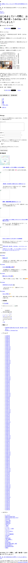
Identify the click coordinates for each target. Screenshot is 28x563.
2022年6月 (7, 401)
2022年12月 (7, 393)
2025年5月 (7, 356)
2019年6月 (7, 443)
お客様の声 (7, 521)
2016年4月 (7, 495)
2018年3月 (7, 464)
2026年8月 (7, 335)
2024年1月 (7, 375)
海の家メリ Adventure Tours (11, 330)
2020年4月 (7, 430)
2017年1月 (7, 483)
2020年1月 (7, 434)
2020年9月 (7, 423)
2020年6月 (7, 427)
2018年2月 (7, 465)
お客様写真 (7, 523)
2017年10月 (7, 471)
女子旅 (6, 536)
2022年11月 (7, 394)
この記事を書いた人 (5, 95)
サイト (1, 137)
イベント (7, 527)
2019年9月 (7, 439)
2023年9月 (7, 381)
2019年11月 (7, 437)
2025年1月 (7, 359)
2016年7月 (7, 491)
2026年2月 (7, 344)
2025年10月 (7, 349)
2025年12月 (7, 346)
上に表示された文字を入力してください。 (10, 146)
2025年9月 (7, 350)
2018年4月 (7, 463)
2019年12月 (7, 435)
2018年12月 (7, 452)
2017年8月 (7, 474)
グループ (7, 530)
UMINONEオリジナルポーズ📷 (9, 284)
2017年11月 (7, 469)
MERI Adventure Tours (10, 516)
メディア (7, 532)
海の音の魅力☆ (9, 545)
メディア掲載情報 (9, 534)
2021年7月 (7, 415)
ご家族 (6, 525)
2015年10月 (7, 497)
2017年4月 (7, 479)
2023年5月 (7, 386)
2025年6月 (7, 355)
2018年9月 (7, 456)
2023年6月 (7, 385)
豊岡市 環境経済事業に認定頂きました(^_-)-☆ (12, 201)
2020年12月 (7, 422)
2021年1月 (7, 420)
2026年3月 (7, 342)
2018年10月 (7, 454)
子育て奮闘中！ (9, 539)
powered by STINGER (23, 562)
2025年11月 (7, 348)
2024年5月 (7, 370)
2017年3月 (7, 480)
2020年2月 (7, 433)
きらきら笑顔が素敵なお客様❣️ (9, 267)
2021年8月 (7, 413)
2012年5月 (7, 509)
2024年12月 (7, 360)
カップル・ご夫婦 (9, 528)
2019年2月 (7, 449)
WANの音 (7, 519)
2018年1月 (7, 467)
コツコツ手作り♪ (9, 531)
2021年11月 (7, 411)
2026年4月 (7, 341)
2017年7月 (7, 475)
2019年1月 (7, 450)
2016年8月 (7, 490)
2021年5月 (7, 417)
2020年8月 (7, 424)
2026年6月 (7, 338)
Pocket (19, 28)
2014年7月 (7, 506)
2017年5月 (7, 478)
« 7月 (4, 322)
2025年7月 (7, 353)
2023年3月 (7, 389)
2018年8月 (7, 457)
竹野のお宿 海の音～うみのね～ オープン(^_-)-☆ (15, 246)
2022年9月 (7, 397)
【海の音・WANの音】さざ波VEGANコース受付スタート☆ (14, 183)
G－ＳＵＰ (7, 515)
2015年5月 (7, 504)
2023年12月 (7, 376)
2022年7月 (7, 400)
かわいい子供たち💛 (6, 293)
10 (3, 316)
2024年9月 (7, 364)
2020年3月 (7, 431)
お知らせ (4, 107)
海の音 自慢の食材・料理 (11, 543)
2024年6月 (7, 368)
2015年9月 (7, 498)
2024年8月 (7, 366)
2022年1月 (7, 408)
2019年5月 (7, 445)
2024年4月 (7, 371)
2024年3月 (7, 372)
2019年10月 (7, 438)
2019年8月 (7, 441)
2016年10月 (7, 487)
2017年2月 (7, 482)
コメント (2, 121)
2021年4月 (7, 419)
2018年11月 (7, 453)
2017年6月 (7, 476)
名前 (1, 132)
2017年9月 (7, 472)
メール (2, 135)
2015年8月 (7, 500)
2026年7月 (7, 337)
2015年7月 (7, 501)
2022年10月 (7, 396)
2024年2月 (7, 374)
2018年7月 (7, 459)
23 (11, 317)
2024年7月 (7, 367)
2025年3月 (7, 357)
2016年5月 (7, 494)
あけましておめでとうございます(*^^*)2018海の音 (12, 238)
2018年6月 (7, 460)
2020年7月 (7, 426)
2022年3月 (7, 405)
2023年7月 (7, 383)
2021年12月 (7, 409)
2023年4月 (7, 387)
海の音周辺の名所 (9, 546)
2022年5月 (7, 402)
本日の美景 (7, 542)
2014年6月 (7, 508)
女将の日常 (7, 538)
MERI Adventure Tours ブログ (11, 517)
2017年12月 (7, 468)
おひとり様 (7, 520)
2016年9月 (7, 489)
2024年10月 (7, 363)
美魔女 (6, 547)
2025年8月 (7, 352)
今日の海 (7, 535)
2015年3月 (7, 505)
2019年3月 (7, 448)
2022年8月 (7, 398)
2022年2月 (7, 407)
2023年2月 (7, 390)
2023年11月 (7, 378)
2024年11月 (7, 361)
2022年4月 (7, 404)
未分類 (6, 540)
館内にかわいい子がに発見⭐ (8, 276)
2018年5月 (7, 461)
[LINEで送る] (7, 28)
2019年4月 (7, 446)
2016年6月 (7, 493)
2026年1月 (7, 345)
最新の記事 (14, 95)
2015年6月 (7, 502)
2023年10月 (7, 379)
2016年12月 (7, 485)
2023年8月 (7, 382)
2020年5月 (7, 428)
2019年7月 (7, 442)
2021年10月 (7, 412)
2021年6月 (7, 416)
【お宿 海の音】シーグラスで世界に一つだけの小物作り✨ (14, 167)
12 (5, 316)
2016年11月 (7, 486)
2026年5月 (7, 340)
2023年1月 (7, 392)
